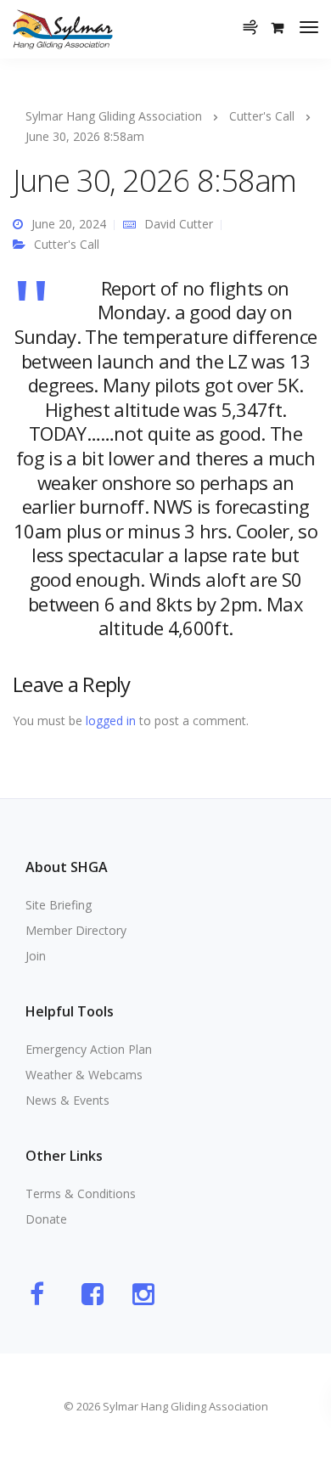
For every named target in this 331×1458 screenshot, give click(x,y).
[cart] (277, 28)
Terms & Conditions (80, 1193)
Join (35, 956)
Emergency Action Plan (88, 1049)
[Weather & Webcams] (255, 17)
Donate (46, 1219)
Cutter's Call (66, 244)
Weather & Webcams (84, 1075)
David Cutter (178, 224)
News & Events (67, 1100)
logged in (111, 720)
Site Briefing (58, 905)
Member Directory (75, 930)
